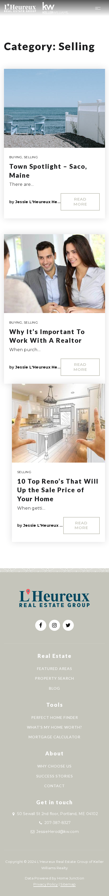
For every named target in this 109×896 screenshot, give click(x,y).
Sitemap (68, 884)
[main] (54, 284)
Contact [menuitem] (54, 786)
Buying (15, 157)
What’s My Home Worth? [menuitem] (54, 727)
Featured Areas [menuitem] (54, 668)
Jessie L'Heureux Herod (40, 201)
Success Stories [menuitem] (54, 776)
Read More (80, 202)
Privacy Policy (45, 884)
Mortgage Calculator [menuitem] (54, 737)
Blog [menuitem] (54, 688)
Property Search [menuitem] (54, 678)
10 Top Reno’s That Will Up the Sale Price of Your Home (57, 490)
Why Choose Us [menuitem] (54, 766)
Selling (31, 157)
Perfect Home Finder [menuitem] (54, 717)
